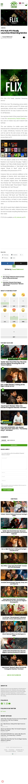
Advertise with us (20, 749)
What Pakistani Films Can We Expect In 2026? (14, 634)
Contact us (19, 751)
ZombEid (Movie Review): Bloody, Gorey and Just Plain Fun (14, 583)
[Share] (7, 263)
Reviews (3, 382)
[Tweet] (20, 263)
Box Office (4, 359)
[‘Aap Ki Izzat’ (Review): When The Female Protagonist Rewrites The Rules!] (14, 396)
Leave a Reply (14, 445)
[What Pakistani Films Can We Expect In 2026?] (14, 626)
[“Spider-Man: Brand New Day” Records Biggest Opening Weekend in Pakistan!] (14, 643)
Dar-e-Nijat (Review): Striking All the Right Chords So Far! (13, 385)
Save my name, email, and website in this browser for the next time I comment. (13, 486)
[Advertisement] (14, 54)
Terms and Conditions (11, 751)
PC (25, 217)
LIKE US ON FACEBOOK (14, 675)
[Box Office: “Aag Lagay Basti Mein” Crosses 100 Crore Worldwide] (14, 558)
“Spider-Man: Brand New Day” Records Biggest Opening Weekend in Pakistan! (14, 651)
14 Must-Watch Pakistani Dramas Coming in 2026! (14, 514)
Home (5, 749)
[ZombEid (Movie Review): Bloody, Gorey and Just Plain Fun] (14, 575)
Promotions (11, 749)
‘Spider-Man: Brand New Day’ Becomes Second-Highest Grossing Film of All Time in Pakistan (13, 363)
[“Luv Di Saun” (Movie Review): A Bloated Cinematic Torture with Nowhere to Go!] (14, 610)
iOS (15, 217)
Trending (2, 345)
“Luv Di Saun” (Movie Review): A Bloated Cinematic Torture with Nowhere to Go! (14, 618)
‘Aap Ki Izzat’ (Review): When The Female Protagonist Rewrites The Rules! (13, 406)
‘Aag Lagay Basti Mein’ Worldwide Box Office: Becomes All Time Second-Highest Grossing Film (13, 600)
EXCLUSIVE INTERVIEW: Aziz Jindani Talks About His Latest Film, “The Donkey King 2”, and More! (14, 428)
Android (19, 217)
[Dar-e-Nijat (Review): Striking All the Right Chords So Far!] (14, 375)
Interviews (4, 424)
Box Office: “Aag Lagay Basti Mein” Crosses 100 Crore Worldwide (14, 566)
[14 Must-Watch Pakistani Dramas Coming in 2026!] (14, 507)
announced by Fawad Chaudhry (17, 118)
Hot (2, 389)
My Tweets (3, 711)
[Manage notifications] (2, 781)
